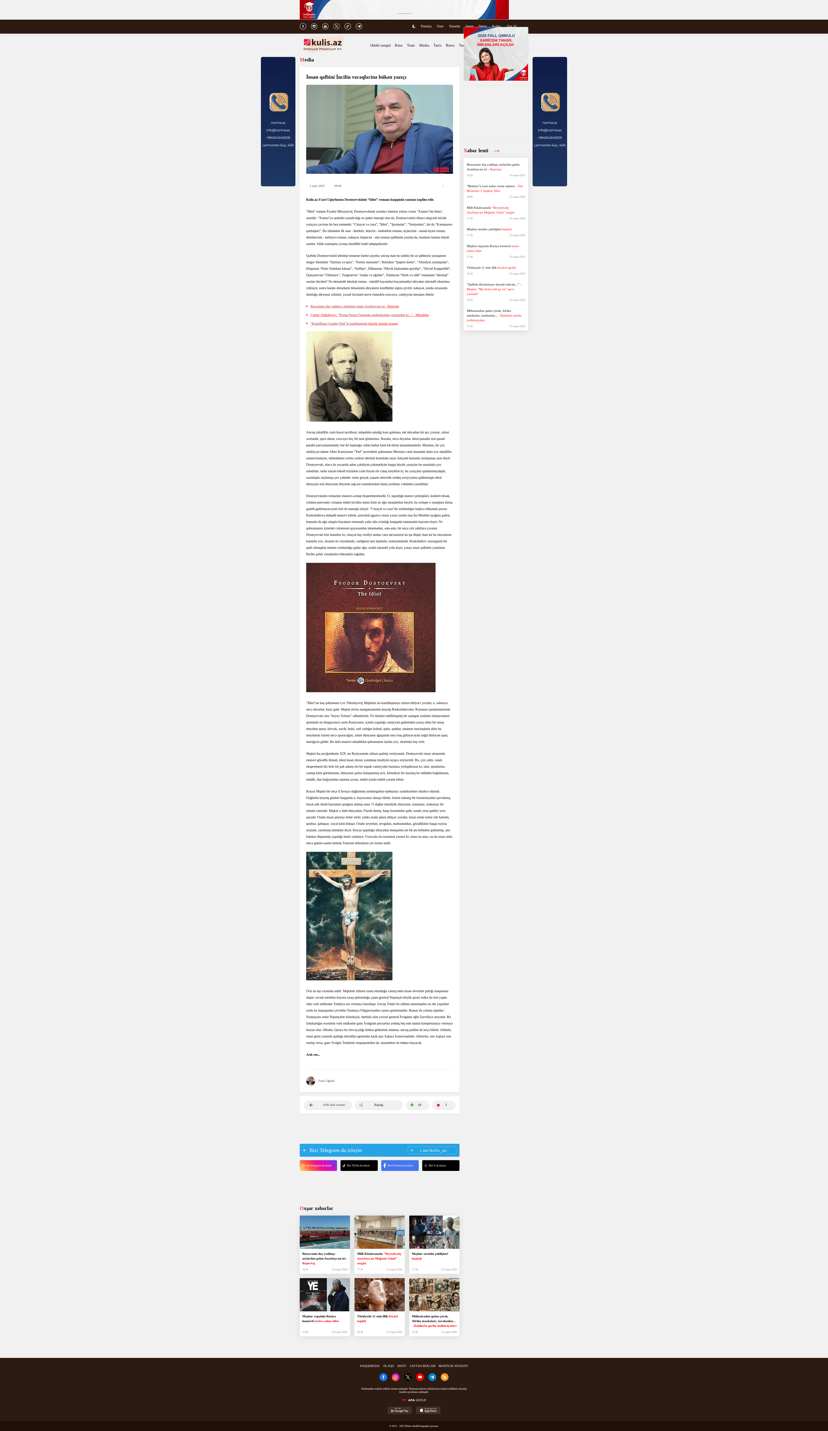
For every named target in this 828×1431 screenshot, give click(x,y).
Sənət (469, 26)
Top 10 (511, 26)
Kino (399, 45)
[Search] (526, 27)
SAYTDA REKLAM (422, 1366)
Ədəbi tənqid (380, 45)
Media (424, 45)
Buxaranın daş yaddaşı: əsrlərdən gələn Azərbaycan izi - (354, 306)
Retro (450, 45)
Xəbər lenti (477, 150)
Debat (482, 26)
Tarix (437, 45)
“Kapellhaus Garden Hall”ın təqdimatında (354, 323)
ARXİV (401, 1366)
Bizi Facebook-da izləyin (400, 1165)
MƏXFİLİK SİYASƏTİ (453, 1366)
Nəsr (440, 26)
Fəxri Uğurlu (326, 1081)
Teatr (411, 45)
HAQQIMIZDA (370, 1366)
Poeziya (426, 26)
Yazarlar (454, 26)
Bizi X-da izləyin (437, 1165)
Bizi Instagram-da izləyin (319, 1165)
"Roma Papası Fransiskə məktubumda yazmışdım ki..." (369, 315)
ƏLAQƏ (388, 1366)
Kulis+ (496, 26)
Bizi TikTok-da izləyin (358, 1165)
